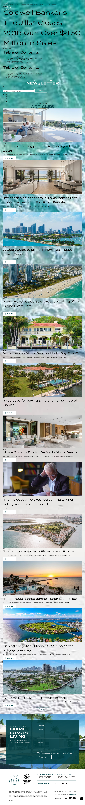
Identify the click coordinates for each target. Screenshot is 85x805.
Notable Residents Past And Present (16, 56)
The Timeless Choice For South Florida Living (18, 62)
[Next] (51, 709)
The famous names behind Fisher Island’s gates (42, 598)
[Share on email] (6, 101)
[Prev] (34, 709)
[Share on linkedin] (6, 99)
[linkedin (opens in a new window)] (78, 5)
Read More (10, 158)
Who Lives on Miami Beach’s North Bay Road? (40, 353)
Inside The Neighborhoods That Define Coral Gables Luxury (22, 59)
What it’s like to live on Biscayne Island (34, 698)
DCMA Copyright (67, 791)
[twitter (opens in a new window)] (55, 783)
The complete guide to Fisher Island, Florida (38, 551)
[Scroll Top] (81, 798)
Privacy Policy (73, 792)
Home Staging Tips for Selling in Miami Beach (40, 452)
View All (43, 709)
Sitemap (61, 791)
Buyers (30, 6)
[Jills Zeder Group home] (7, 6)
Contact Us (63, 6)
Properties (22, 6)
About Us (45, 6)
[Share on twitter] (6, 98)
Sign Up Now (45, 757)
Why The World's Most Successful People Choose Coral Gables (24, 58)
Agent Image (73, 794)
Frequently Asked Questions (14, 61)
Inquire (41, 90)
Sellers (37, 6)
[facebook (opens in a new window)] (75, 5)
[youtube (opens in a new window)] (80, 5)
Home (15, 6)
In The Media (53, 6)
